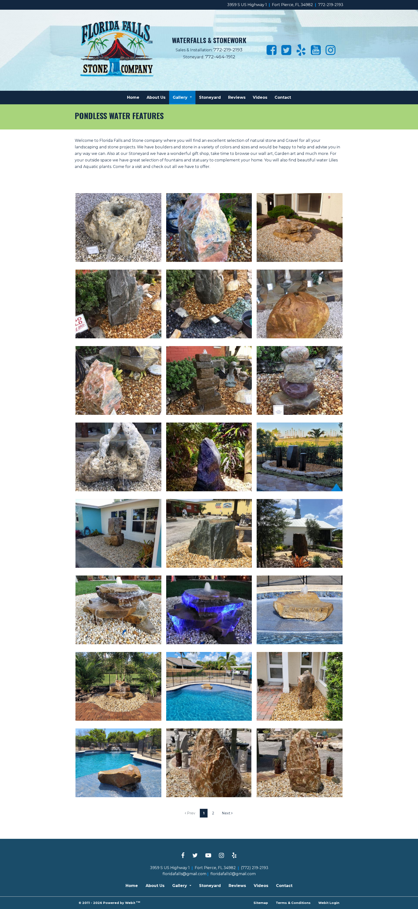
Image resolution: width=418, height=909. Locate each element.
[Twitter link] (195, 855)
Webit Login (328, 903)
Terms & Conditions (293, 903)
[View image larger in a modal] (118, 227)
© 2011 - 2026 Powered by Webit (109, 903)
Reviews (237, 97)
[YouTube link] (208, 855)
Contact (283, 97)
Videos (260, 97)
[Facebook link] (182, 855)
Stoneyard (210, 97)
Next (226, 813)
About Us (156, 97)
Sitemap (261, 903)
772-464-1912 (220, 57)
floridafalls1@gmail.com (233, 873)
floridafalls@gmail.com (184, 873)
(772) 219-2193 (254, 867)
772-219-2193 (330, 4)
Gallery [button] (181, 97)
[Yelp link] (234, 855)
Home (133, 97)
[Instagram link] (221, 855)
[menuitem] (133, 97)
